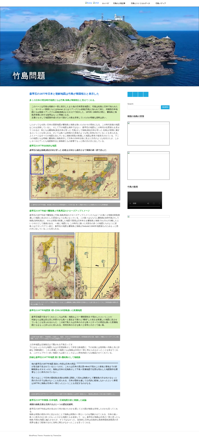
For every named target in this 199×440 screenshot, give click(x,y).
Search (130, 104)
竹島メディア (161, 3)
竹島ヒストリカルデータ (140, 3)
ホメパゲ (105, 3)
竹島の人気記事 (119, 3)
